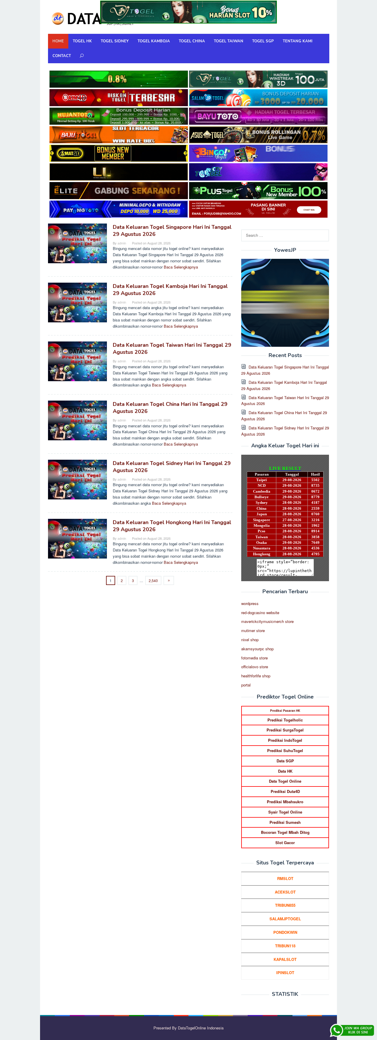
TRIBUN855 (285, 905)
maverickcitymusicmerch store (267, 621)
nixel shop (250, 639)
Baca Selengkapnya (181, 267)
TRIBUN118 (285, 946)
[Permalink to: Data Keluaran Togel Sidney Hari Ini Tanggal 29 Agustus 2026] (77, 479)
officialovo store (254, 666)
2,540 (153, 580)
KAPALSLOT (285, 959)
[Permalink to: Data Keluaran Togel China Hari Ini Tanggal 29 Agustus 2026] (77, 420)
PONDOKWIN (285, 932)
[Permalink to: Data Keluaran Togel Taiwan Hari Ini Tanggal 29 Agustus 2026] (77, 361)
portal (246, 685)
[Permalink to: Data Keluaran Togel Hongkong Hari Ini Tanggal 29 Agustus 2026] (77, 538)
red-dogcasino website (260, 612)
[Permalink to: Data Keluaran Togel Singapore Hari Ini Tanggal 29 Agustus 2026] (77, 243)
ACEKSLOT (285, 892)
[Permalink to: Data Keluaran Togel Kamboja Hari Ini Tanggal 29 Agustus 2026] (77, 301)
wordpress (250, 603)
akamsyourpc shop (257, 648)
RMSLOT (285, 878)
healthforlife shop (255, 676)
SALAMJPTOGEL (285, 918)
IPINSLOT (285, 972)
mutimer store (253, 630)
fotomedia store (254, 658)
